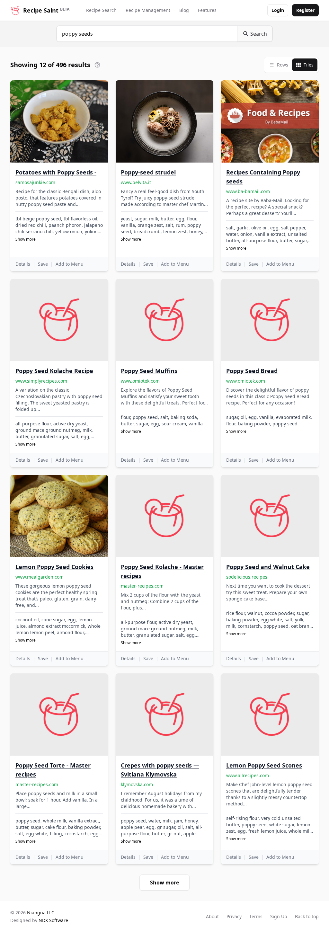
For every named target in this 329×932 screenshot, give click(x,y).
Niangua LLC (40, 913)
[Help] (97, 65)
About (212, 916)
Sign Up (278, 916)
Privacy (234, 916)
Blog (184, 10)
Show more (25, 239)
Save (43, 264)
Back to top (307, 916)
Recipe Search (101, 10)
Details (22, 264)
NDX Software (53, 920)
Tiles (309, 65)
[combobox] (147, 34)
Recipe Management (148, 10)
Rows (282, 65)
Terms (255, 916)
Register (305, 10)
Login (277, 10)
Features (207, 10)
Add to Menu (70, 264)
